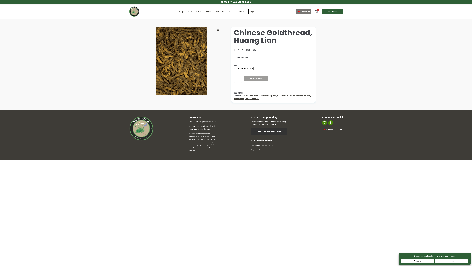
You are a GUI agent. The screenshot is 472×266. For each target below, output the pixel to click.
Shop (181, 11)
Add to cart (256, 78)
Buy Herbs (332, 11)
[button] (218, 30)
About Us (220, 11)
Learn (208, 11)
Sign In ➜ (253, 11)
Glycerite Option (268, 96)
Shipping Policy (257, 150)
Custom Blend (194, 11)
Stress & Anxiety (303, 96)
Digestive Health (252, 96)
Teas (247, 98)
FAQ (231, 11)
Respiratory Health (286, 96)
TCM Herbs (239, 98)
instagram (324, 122)
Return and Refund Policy (262, 145)
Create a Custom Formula (269, 131)
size (235, 65)
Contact (242, 11)
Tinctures (254, 98)
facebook (330, 122)
